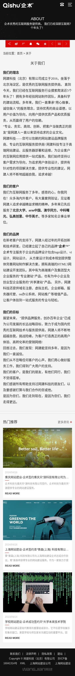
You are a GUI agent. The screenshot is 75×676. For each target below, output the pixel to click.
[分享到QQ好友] (30, 43)
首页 (20, 53)
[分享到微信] (38, 43)
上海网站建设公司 (40, 663)
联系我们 (15, 653)
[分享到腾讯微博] (23, 43)
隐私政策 (47, 653)
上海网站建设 (63, 663)
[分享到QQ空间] (45, 43)
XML (22, 663)
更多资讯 (63, 422)
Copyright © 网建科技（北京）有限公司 (32, 658)
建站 (60, 653)
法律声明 (31, 653)
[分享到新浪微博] (16, 43)
